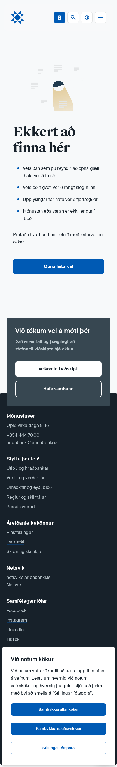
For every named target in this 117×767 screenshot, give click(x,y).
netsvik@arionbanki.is (28, 577)
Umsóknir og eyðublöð (29, 487)
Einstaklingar (20, 532)
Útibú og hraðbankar (27, 468)
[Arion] (17, 17)
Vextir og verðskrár (26, 478)
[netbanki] (59, 17)
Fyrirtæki (15, 542)
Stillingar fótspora (58, 747)
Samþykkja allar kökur (59, 709)
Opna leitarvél (58, 266)
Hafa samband (58, 389)
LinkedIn (15, 630)
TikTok (13, 639)
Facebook (16, 610)
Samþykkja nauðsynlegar (58, 728)
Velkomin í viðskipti (59, 369)
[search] (73, 17)
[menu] (100, 17)
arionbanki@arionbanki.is (32, 442)
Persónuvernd (21, 507)
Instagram (17, 620)
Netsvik (14, 585)
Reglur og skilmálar (26, 497)
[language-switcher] (87, 17)
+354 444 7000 (23, 435)
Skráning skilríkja (24, 551)
